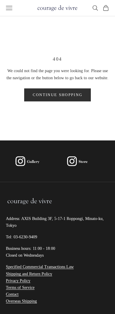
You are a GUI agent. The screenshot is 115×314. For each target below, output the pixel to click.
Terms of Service (20, 287)
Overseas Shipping (21, 301)
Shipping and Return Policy (29, 274)
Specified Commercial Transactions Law (40, 267)
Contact (12, 294)
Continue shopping (58, 95)
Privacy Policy (18, 281)
